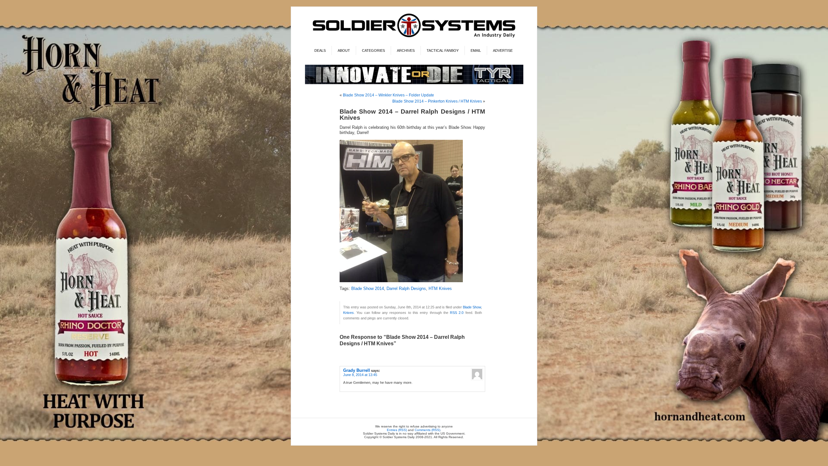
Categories (373, 50)
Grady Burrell (356, 370)
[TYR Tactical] (414, 83)
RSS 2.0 (456, 313)
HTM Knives (440, 288)
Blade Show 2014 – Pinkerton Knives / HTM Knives (437, 101)
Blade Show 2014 (367, 288)
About (344, 50)
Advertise (503, 50)
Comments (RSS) (427, 430)
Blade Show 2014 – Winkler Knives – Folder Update (388, 95)
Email (476, 50)
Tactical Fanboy (443, 50)
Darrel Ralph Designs (406, 288)
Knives (348, 313)
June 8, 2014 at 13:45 (360, 375)
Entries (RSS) (397, 430)
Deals (320, 50)
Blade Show (472, 307)
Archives (406, 50)
